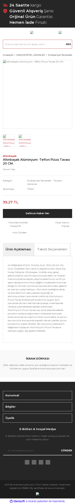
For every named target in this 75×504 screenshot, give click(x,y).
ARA (68, 44)
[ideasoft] (17, 501)
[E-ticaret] (37, 501)
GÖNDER (66, 450)
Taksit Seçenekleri (52, 249)
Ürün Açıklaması (18, 249)
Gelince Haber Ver (37, 213)
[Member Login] (31, 32)
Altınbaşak (10, 156)
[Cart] (60, 32)
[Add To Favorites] (17, 222)
